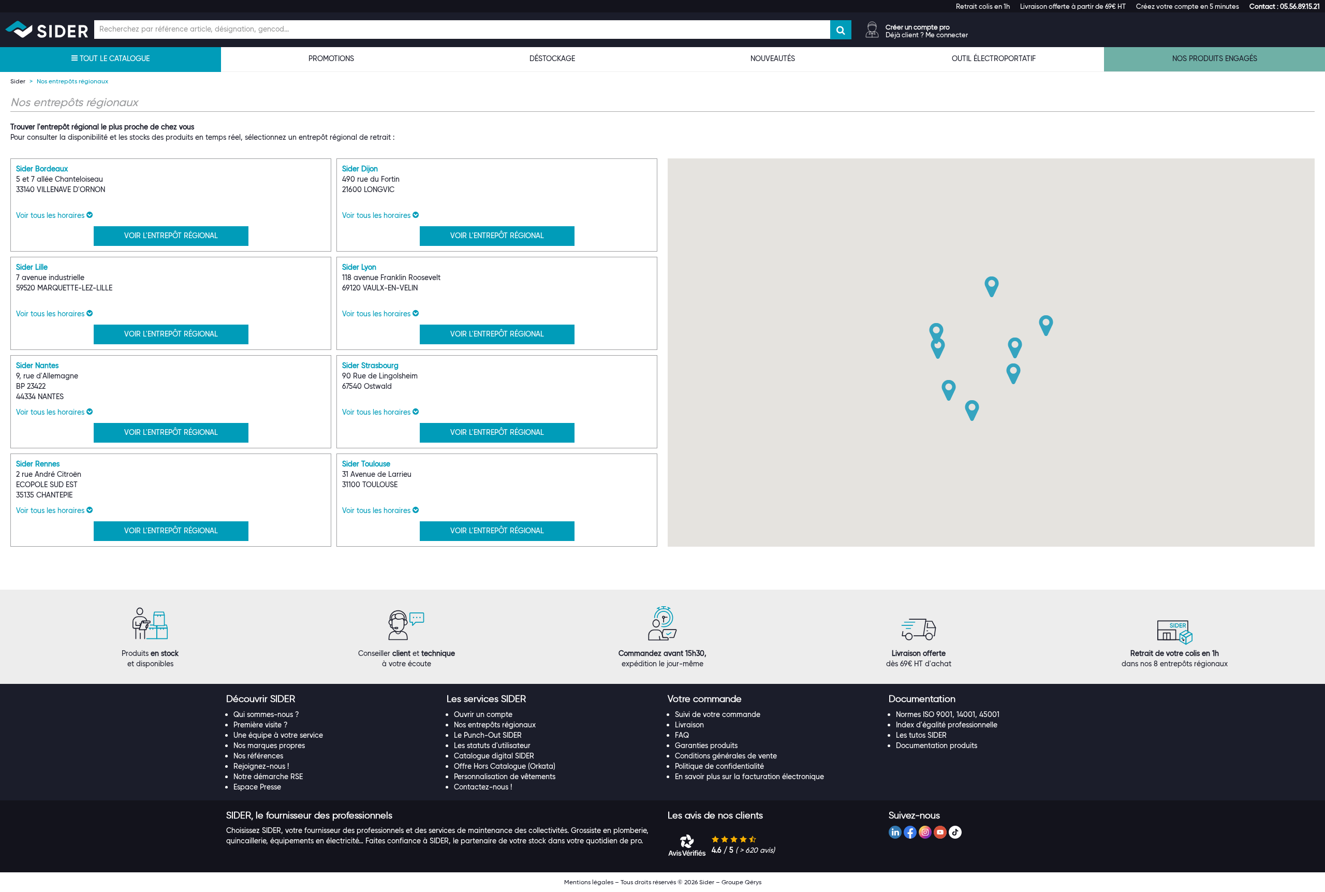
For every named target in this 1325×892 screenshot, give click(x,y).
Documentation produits (936, 745)
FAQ (682, 735)
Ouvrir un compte (483, 714)
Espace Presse (257, 787)
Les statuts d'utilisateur (492, 745)
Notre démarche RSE (268, 776)
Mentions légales (588, 882)
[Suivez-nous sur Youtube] (940, 832)
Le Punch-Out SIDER (488, 735)
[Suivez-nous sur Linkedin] (895, 832)
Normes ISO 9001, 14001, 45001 (947, 714)
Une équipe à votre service (278, 735)
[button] (1284, 6)
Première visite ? (260, 724)
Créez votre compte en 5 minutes (1187, 6)
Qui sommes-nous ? (266, 714)
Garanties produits (706, 745)
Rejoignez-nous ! (261, 766)
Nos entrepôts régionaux (495, 724)
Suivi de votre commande (717, 714)
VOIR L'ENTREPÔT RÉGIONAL (171, 235)
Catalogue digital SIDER (494, 756)
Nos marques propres (269, 745)
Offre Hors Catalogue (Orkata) (504, 766)
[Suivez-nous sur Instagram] (925, 832)
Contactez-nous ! (483, 787)
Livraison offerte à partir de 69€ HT (1073, 6)
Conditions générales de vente (726, 756)
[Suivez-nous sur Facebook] (910, 832)
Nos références (258, 756)
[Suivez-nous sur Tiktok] (955, 832)
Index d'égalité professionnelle (946, 724)
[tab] (331, 699)
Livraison (689, 724)
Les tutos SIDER (921, 735)
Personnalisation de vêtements (504, 776)
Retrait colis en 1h (983, 6)
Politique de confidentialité (719, 766)
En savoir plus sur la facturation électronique (749, 776)
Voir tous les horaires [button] (51, 215)
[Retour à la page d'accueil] (46, 29)
